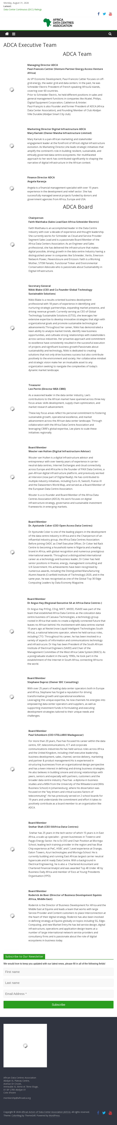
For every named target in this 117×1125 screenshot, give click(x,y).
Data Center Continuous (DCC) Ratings (23, 9)
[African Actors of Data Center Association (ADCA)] (7, 34)
